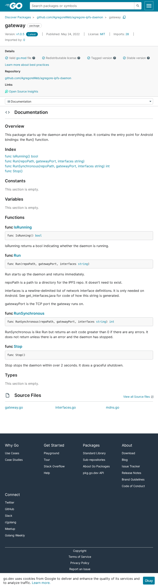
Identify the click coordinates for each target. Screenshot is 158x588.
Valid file (20, 58)
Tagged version (101, 58)
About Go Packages (96, 466)
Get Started (54, 445)
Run (17, 255)
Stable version (136, 58)
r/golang (10, 522)
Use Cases (12, 453)
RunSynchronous (29, 313)
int (111, 321)
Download (128, 453)
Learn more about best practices (27, 64)
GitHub (9, 509)
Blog (125, 459)
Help (47, 473)
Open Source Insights (23, 91)
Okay (149, 581)
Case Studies (14, 459)
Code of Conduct (133, 486)
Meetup (10, 528)
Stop (18, 346)
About (127, 445)
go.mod (21, 58)
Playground (51, 453)
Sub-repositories (94, 459)
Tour (47, 459)
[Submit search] (138, 5)
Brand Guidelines (133, 479)
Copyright (79, 550)
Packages (91, 445)
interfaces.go (65, 407)
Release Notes (131, 473)
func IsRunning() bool (21, 156)
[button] (6, 58)
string (83, 264)
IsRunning (23, 227)
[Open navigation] (149, 6)
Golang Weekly (15, 535)
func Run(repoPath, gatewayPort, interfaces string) (45, 161)
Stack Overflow (54, 466)
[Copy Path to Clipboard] (124, 17)
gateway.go (14, 407)
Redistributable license (61, 58)
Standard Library (94, 453)
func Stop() (14, 171)
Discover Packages (18, 17)
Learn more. (41, 583)
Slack (8, 515)
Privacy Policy (79, 563)
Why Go (12, 445)
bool (38, 235)
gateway (115, 17)
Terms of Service (80, 556)
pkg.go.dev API (93, 473)
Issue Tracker (131, 466)
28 (122, 34)
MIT (102, 34)
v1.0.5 (15, 34)
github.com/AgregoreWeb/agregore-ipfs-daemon (70, 17)
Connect (12, 494)
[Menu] (79, 101)
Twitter (9, 502)
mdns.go (112, 407)
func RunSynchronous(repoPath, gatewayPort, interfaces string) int (57, 166)
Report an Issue (79, 569)
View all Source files (136, 396)
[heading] (17, 5)
